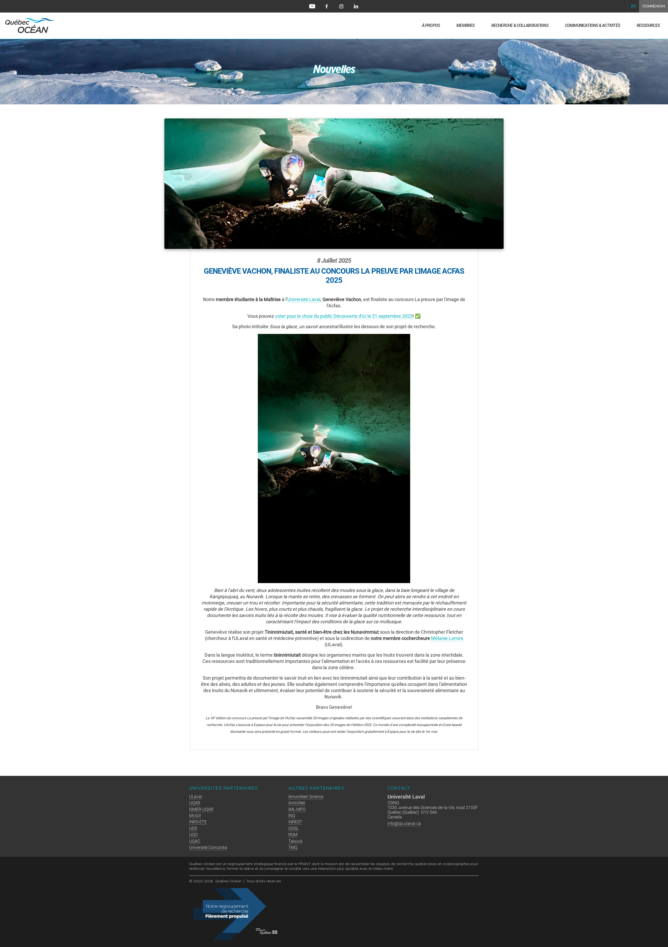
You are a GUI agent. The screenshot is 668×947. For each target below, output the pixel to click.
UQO (193, 834)
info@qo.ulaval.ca (404, 823)
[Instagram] (341, 6)
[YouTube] (312, 6)
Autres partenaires (316, 788)
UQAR (194, 802)
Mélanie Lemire (447, 638)
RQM (292, 834)
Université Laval (303, 299)
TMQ (292, 847)
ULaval (195, 796)
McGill (195, 815)
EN (633, 6)
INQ (291, 815)
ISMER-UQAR (201, 809)
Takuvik (295, 841)
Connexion (653, 6)
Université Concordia (208, 847)
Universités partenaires (223, 788)
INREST (295, 821)
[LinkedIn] (356, 6)
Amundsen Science (305, 796)
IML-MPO (297, 809)
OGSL (293, 828)
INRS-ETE (198, 821)
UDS (193, 828)
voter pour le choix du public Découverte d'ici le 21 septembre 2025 (344, 316)
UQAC (194, 841)
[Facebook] (326, 6)
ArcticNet (296, 802)
